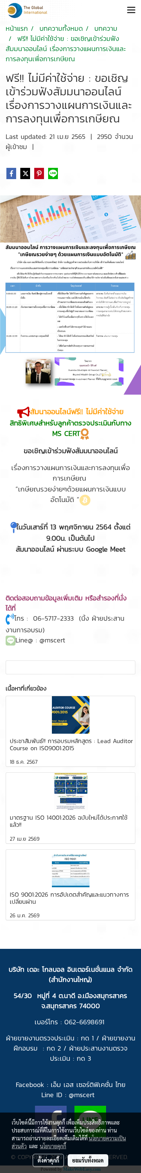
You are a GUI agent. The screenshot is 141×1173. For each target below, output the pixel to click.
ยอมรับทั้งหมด (88, 1160)
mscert (84, 1095)
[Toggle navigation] (131, 10)
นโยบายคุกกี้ (53, 1146)
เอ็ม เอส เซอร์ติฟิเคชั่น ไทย (88, 1085)
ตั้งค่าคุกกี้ (48, 1160)
